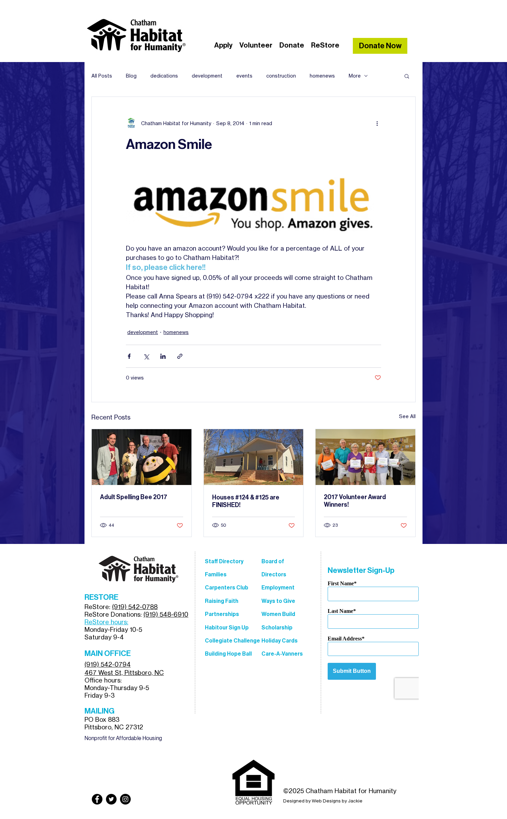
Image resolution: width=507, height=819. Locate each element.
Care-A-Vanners (282, 653)
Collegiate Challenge (232, 640)
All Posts (101, 76)
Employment (278, 587)
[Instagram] (125, 799)
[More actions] (377, 123)
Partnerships (222, 614)
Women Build (278, 614)
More (355, 76)
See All (407, 416)
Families (216, 574)
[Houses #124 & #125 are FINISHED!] (254, 457)
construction (281, 76)
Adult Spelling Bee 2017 (133, 497)
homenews (322, 76)
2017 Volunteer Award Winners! (355, 500)
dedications (164, 76)
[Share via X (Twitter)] (146, 356)
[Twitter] (111, 799)
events (244, 76)
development (207, 76)
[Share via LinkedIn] (163, 356)
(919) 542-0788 (135, 606)
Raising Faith (221, 601)
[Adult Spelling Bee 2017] (141, 457)
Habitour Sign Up (227, 627)
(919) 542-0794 (107, 664)
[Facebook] (97, 799)
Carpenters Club (226, 587)
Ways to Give (278, 601)
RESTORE (101, 597)
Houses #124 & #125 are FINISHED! (245, 501)
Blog (131, 76)
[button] (407, 76)
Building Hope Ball (228, 653)
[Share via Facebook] (129, 356)
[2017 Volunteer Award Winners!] (365, 457)
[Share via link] (180, 356)
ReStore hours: (106, 622)
